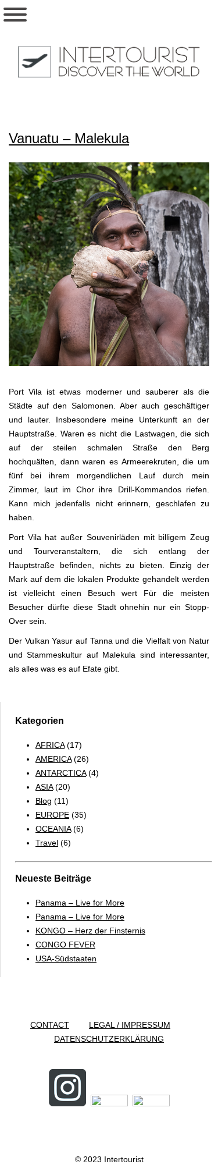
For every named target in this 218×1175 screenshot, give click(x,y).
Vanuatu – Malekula (69, 138)
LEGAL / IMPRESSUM (129, 1025)
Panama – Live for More (79, 902)
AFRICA (50, 745)
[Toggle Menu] (15, 15)
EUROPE (52, 814)
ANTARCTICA (60, 773)
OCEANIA (53, 828)
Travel (46, 842)
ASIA (44, 786)
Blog (43, 800)
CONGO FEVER (65, 944)
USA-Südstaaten (66, 958)
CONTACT (49, 1025)
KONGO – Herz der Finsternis (90, 930)
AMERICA (53, 759)
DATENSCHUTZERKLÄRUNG (109, 1038)
